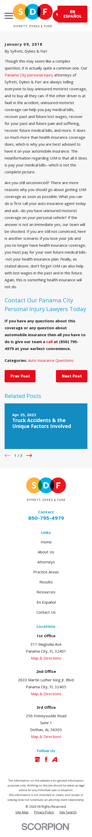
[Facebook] (46, 759)
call (49, 341)
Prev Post (20, 376)
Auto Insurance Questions (51, 360)
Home (46, 541)
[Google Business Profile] (37, 759)
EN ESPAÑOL (72, 14)
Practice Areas (46, 571)
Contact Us (46, 612)
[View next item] (29, 456)
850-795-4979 (46, 518)
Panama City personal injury (29, 74)
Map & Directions (46, 658)
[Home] (33, 16)
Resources (46, 591)
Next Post (72, 376)
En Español (46, 602)
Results (46, 581)
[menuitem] (22, 812)
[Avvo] (54, 759)
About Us (46, 551)
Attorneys (46, 561)
